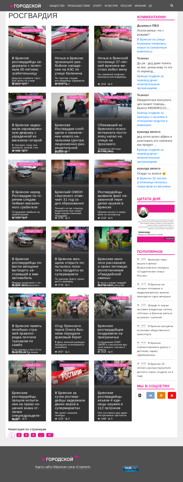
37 (49, 435)
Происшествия (79, 5)
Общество (57, 5)
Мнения (140, 5)
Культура (111, 5)
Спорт (97, 5)
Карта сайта (43, 466)
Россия (126, 5)
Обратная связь (64, 466)
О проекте (83, 466)
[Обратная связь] (150, 6)
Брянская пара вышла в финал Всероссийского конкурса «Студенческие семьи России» (153, 267)
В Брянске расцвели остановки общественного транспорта (155, 330)
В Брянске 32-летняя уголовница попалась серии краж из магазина (154, 182)
